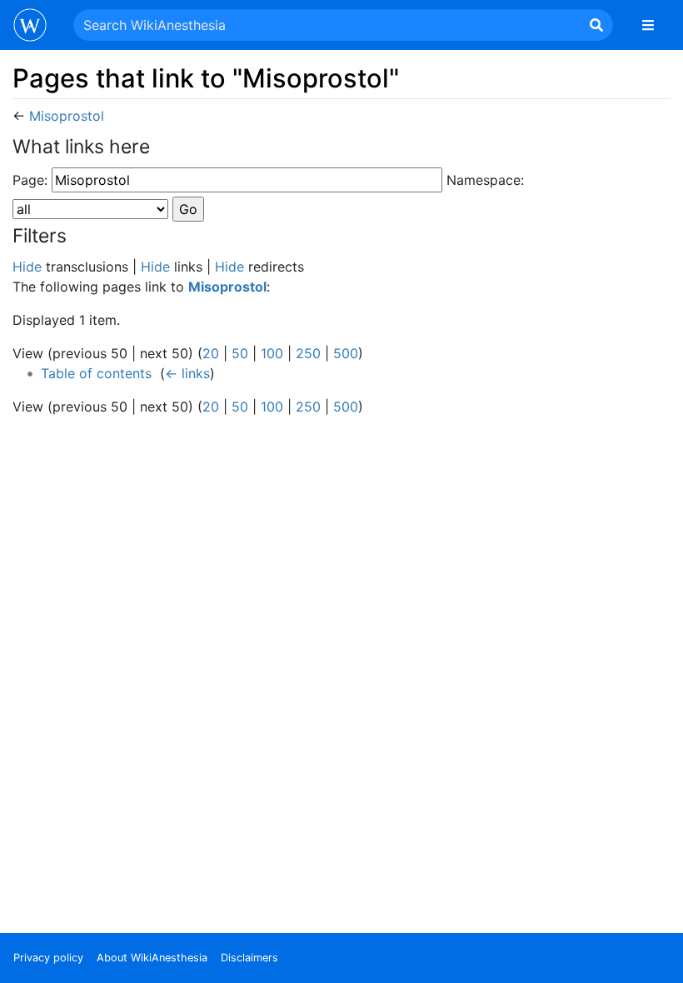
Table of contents (96, 373)
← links (187, 373)
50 (240, 353)
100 (272, 353)
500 (345, 353)
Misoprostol (66, 115)
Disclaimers (249, 957)
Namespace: (485, 180)
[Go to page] (596, 25)
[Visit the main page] (30, 27)
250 (308, 353)
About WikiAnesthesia (152, 957)
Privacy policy (48, 957)
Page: (29, 180)
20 (210, 353)
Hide (27, 266)
